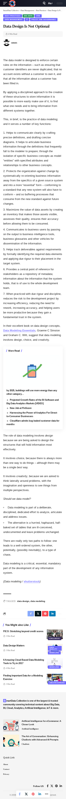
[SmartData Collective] (12, 3)
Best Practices (13, 16)
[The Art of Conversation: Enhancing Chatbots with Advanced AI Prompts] (11, 741)
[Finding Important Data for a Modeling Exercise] (55, 678)
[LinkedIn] (61, 786)
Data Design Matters (14, 645)
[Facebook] (47, 786)
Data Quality (53, 648)
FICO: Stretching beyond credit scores (23, 631)
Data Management (14, 19)
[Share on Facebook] (19, 794)
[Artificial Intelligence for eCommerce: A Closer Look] (11, 725)
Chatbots (25, 744)
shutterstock (32, 581)
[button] (6, 3)
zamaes (14, 42)
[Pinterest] (56, 786)
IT (27, 19)
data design (23, 601)
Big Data (28, 16)
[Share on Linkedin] (39, 794)
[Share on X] (26, 794)
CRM (38, 16)
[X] (52, 786)
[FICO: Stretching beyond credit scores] (55, 634)
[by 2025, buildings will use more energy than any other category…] (33, 371)
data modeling (37, 601)
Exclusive (55, 638)
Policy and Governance (44, 19)
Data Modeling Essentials (19, 330)
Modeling (54, 653)
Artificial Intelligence (30, 729)
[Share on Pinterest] (33, 794)
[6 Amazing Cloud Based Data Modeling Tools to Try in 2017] (55, 663)
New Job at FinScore (21, 408)
